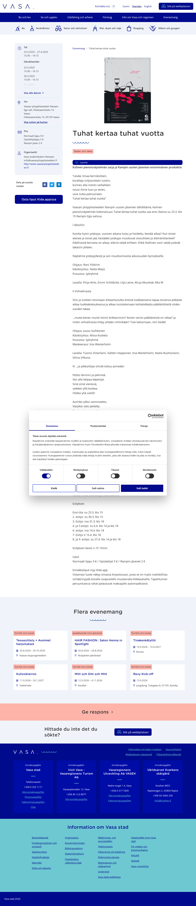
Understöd (103, 871)
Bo (23, 28)
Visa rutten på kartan (36, 122)
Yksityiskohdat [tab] (98, 426)
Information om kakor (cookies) (144, 749)
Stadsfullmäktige (40, 857)
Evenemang (79, 48)
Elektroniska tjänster (108, 857)
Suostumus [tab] (52, 426)
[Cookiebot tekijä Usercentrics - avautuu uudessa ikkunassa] (150, 416)
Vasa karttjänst (173, 749)
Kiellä (54, 488)
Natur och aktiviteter (75, 28)
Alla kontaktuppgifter (33, 792)
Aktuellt (135, 855)
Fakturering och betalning (111, 851)
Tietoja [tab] (144, 426)
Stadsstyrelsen (39, 851)
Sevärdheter (43, 28)
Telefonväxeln (105, 846)
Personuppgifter (33, 796)
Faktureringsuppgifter (33, 801)
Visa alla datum (32, 92)
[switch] (80, 476)
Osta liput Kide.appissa (39, 199)
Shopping (138, 28)
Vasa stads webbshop (109, 876)
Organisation (72, 837)
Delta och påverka (41, 868)
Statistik (135, 860)
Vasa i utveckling (140, 866)
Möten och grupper (169, 28)
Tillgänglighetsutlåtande (168, 754)
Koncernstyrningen (75, 842)
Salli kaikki (142, 488)
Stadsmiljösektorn (74, 853)
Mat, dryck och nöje (110, 28)
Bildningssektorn (74, 848)
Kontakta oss (102, 6)
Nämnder (37, 862)
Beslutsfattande (40, 837)
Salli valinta (98, 488)
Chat (33, 807)
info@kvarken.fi (163, 800)
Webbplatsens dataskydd (139, 754)
